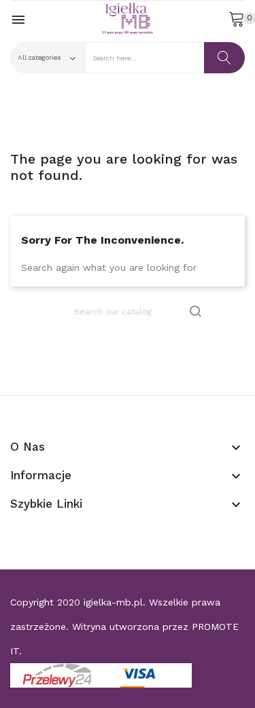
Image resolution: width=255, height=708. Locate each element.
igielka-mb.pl (113, 602)
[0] (236, 18)
